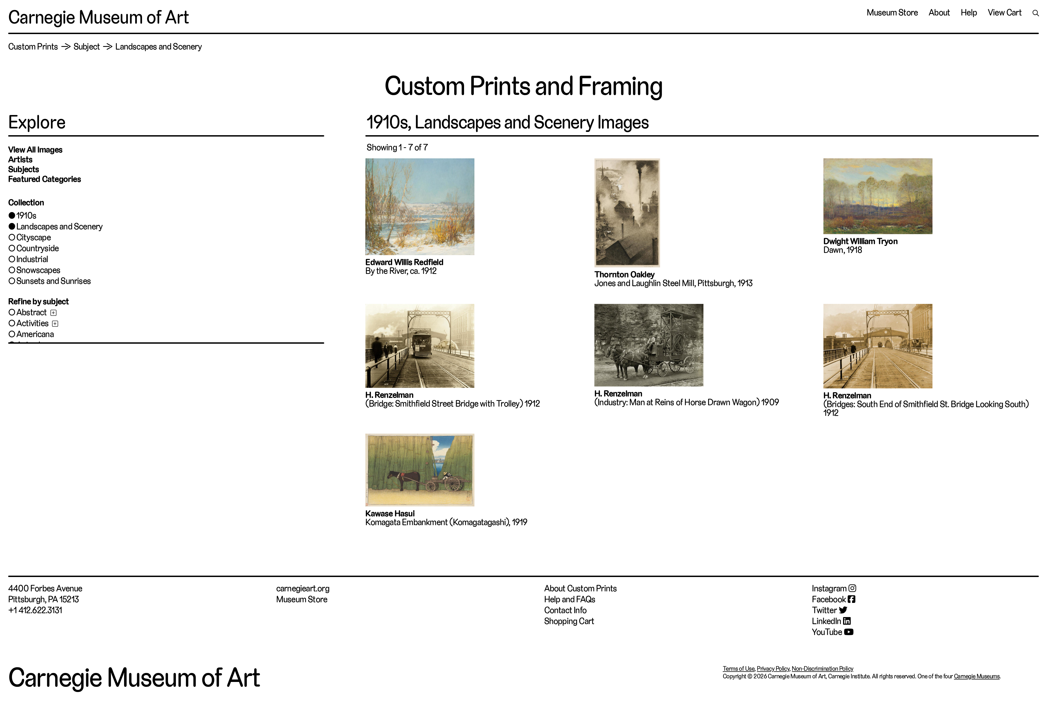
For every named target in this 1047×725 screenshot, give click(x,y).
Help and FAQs (569, 599)
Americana (35, 334)
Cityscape (33, 237)
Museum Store (892, 12)
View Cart (1005, 12)
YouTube (827, 632)
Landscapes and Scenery (59, 226)
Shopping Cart (569, 621)
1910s (26, 215)
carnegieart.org (302, 588)
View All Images (35, 149)
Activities (32, 323)
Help (969, 12)
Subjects (23, 169)
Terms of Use (738, 668)
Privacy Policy (773, 668)
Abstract (31, 312)
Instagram (829, 588)
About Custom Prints (580, 588)
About (939, 12)
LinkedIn (826, 621)
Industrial (32, 259)
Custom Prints (33, 46)
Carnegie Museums (977, 676)
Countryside (37, 248)
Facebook (829, 599)
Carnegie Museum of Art (98, 17)
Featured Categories (44, 179)
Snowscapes (38, 270)
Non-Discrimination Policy (822, 668)
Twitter (824, 610)
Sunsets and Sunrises (53, 281)
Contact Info (565, 610)
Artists (20, 159)
